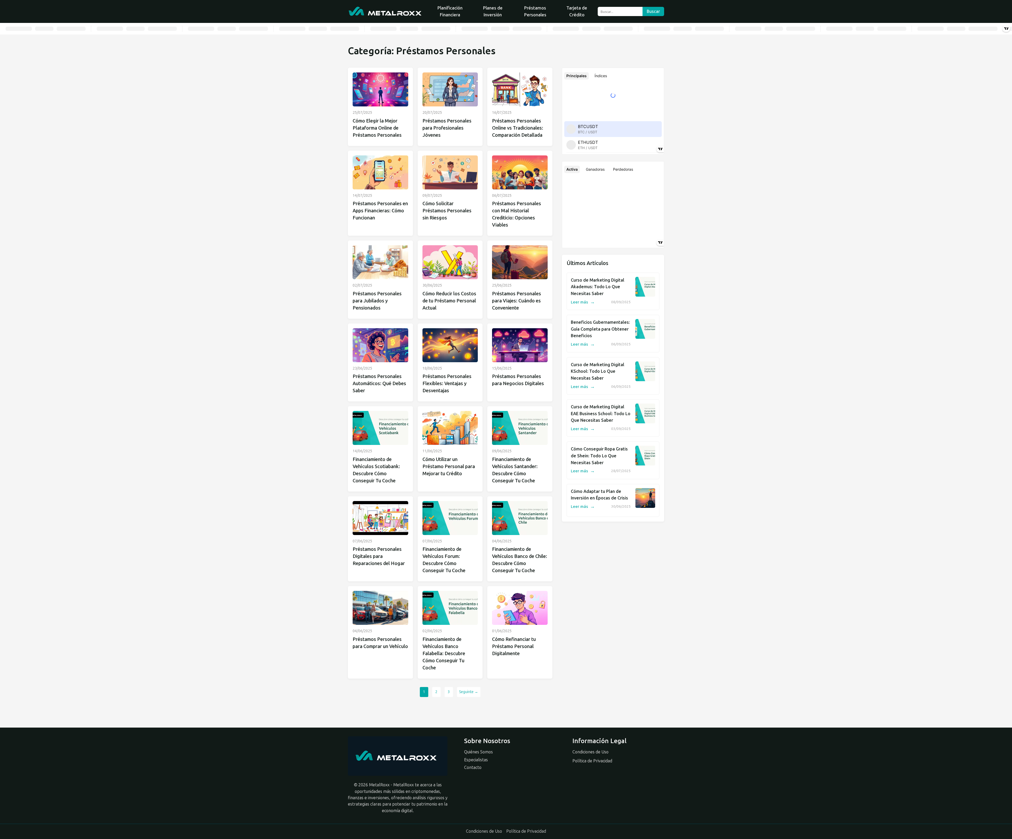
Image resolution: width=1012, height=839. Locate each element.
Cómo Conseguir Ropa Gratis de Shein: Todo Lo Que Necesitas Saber (599, 456)
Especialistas (476, 759)
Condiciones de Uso (590, 751)
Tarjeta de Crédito (576, 11)
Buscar (653, 11)
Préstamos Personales (535, 11)
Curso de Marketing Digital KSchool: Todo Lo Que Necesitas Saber (597, 371)
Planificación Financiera (450, 11)
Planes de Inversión (493, 11)
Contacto (472, 767)
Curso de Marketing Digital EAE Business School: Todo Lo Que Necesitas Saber (600, 413)
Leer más (583, 302)
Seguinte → (468, 692)
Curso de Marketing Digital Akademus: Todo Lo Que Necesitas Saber (597, 287)
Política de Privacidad (592, 760)
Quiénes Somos (478, 751)
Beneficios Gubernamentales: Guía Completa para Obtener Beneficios (600, 329)
